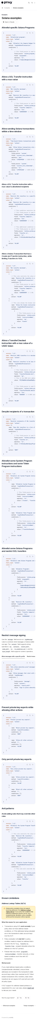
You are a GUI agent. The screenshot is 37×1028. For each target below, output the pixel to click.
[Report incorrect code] (27, 33)
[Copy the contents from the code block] (30, 33)
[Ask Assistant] (33, 33)
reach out (30, 988)
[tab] (13, 656)
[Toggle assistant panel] (32, 3)
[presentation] (18, 51)
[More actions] (35, 3)
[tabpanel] (18, 682)
